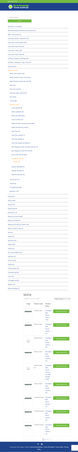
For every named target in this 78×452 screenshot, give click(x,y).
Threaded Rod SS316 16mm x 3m (48, 415)
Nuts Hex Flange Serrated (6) (21, 143)
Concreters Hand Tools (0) (16, 46)
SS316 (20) (17, 162)
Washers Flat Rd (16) (18, 174)
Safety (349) (11, 244)
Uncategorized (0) (13, 280)
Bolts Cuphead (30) (18, 112)
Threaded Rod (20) (17, 158)
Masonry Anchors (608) (15, 216)
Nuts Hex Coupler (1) (18, 135)
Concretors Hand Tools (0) (16, 54)
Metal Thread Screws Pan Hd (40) (20, 81)
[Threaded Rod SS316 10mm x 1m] (28, 327)
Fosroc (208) (11, 200)
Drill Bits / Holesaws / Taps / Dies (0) (19, 62)
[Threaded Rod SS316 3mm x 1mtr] (28, 313)
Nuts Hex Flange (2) (18, 139)
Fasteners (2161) (13, 70)
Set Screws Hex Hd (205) (19, 155)
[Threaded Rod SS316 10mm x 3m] (28, 344)
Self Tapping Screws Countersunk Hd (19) (25, 147)
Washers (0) (11, 284)
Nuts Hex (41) (16, 131)
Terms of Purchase (49, 447)
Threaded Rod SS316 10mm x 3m (48, 342)
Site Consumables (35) (15, 252)
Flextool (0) (11, 196)
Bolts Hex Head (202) (18, 116)
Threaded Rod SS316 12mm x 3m (48, 388)
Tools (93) (11, 276)
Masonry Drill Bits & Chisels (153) (18, 224)
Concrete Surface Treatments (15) (18, 38)
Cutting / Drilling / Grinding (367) (18, 58)
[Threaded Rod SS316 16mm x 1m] (28, 400)
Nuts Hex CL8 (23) (15, 89)
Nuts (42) (12, 85)
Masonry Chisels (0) (14, 220)
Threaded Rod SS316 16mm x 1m (48, 401)
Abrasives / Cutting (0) (15, 26)
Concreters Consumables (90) (17, 42)
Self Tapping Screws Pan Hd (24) (22, 151)
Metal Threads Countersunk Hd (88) (23, 123)
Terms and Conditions (36, 447)
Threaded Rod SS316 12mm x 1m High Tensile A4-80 (48, 372)
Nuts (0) (10, 232)
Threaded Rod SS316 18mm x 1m (48, 429)
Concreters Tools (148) (15, 50)
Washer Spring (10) (18, 171)
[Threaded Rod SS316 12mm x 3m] (28, 386)
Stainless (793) (14, 105)
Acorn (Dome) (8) (17, 108)
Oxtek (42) (11, 236)
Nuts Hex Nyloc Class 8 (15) (18, 93)
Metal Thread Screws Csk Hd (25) (20, 77)
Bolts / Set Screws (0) (14, 34)
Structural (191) (15, 179)
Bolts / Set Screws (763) (17, 73)
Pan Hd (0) (13, 97)
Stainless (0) (11, 256)
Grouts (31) (11, 204)
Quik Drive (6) (12, 240)
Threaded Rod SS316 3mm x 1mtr (48, 315)
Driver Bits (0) (12, 66)
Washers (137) (14, 191)
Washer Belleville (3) (18, 167)
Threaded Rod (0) (13, 272)
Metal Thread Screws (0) (15, 228)
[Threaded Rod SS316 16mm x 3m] (28, 413)
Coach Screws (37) (17, 119)
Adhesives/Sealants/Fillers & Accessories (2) (21, 30)
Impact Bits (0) (12, 208)
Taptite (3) (13, 183)
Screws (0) (11, 248)
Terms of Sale (59, 447)
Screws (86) (13, 101)
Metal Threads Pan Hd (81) (20, 127)
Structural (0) (12, 260)
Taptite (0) (11, 264)
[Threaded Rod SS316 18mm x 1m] (28, 427)
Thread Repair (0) (13, 268)
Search (20, 21)
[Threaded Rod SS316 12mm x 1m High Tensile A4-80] (28, 372)
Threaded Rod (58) (15, 187)
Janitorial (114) (12, 212)
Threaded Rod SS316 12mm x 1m (48, 356)
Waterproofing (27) (14, 288)
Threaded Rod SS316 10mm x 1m (48, 328)
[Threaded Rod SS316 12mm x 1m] (28, 354)
